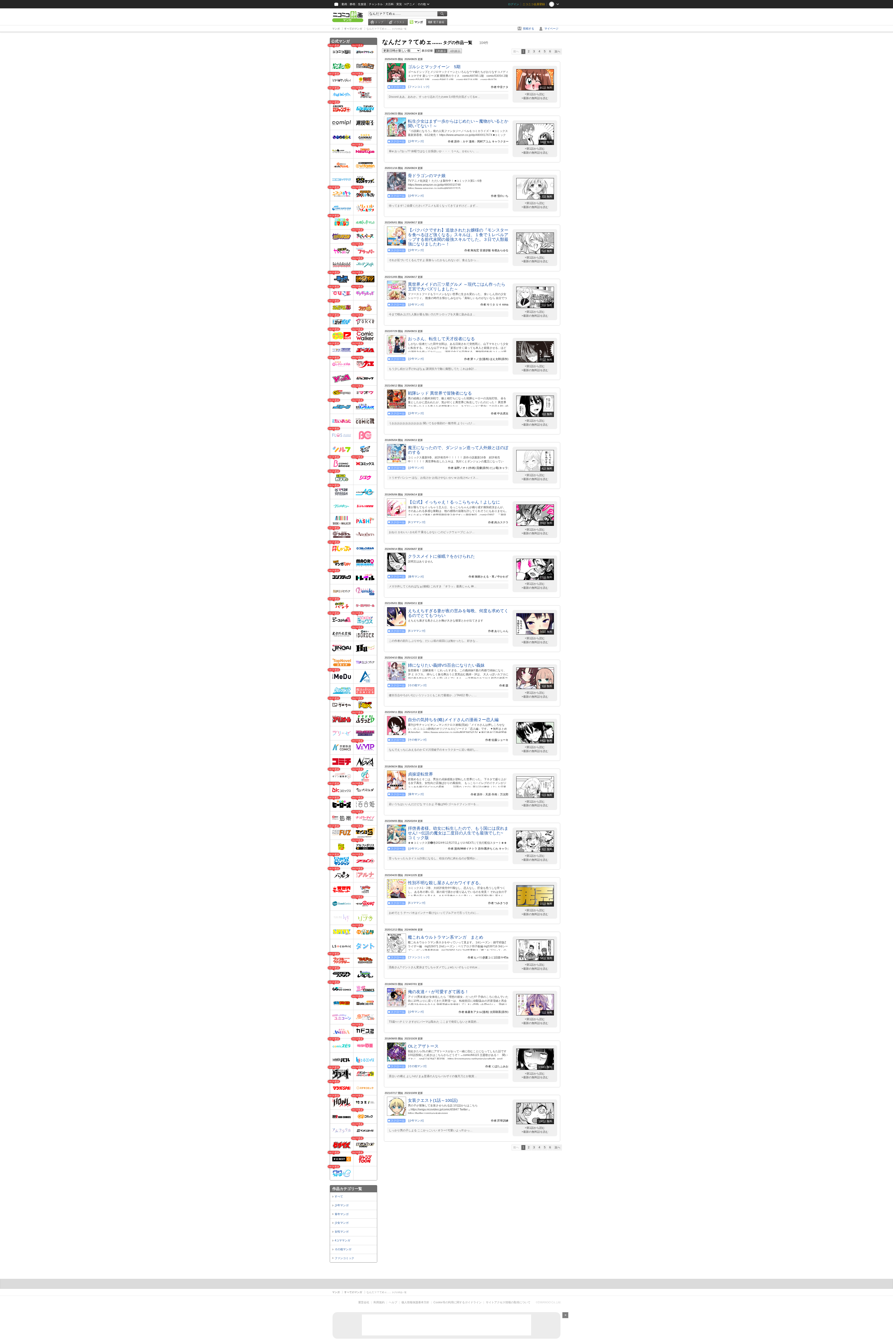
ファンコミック (344, 1258)
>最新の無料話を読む (535, 98)
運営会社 (363, 1302)
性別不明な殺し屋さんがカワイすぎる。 (445, 883)
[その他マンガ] (417, 685)
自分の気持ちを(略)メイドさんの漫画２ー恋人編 (453, 719)
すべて (339, 1196)
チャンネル (376, 4)
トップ (379, 22)
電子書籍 (438, 22)
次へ (557, 51)
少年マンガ (342, 1205)
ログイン (513, 4)
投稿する (528, 28)
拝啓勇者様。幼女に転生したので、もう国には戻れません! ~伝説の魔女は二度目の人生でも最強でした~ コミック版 (458, 833)
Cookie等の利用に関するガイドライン (457, 1302)
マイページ (551, 28)
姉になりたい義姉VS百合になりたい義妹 (446, 665)
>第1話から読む (535, 94)
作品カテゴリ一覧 (347, 1189)
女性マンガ (342, 1231)
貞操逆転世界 (420, 774)
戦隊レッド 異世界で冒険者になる (440, 393)
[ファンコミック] (418, 86)
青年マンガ (342, 1214)
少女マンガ (342, 1222)
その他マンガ (343, 1249)
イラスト (399, 22)
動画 (344, 4)
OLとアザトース (423, 1046)
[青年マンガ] (415, 576)
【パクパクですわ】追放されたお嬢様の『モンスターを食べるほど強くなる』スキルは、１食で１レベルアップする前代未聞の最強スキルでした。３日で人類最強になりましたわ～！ (458, 237)
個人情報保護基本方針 (415, 1302)
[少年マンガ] (415, 141)
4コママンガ (342, 1240)
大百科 (389, 4)
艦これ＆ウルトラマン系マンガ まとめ (445, 937)
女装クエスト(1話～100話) (433, 1100)
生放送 (362, 4)
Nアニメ (409, 4)
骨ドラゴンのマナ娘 (427, 175)
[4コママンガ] (416, 522)
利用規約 (379, 1302)
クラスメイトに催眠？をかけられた (441, 556)
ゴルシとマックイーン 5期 (434, 66)
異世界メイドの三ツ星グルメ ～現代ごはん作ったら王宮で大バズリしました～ (456, 286)
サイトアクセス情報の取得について (508, 1302)
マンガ (418, 22)
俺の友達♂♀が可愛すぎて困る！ (438, 991)
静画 (352, 4)
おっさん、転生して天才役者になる (441, 338)
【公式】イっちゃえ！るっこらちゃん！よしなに (454, 502)
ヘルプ (393, 1302)
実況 (399, 4)
